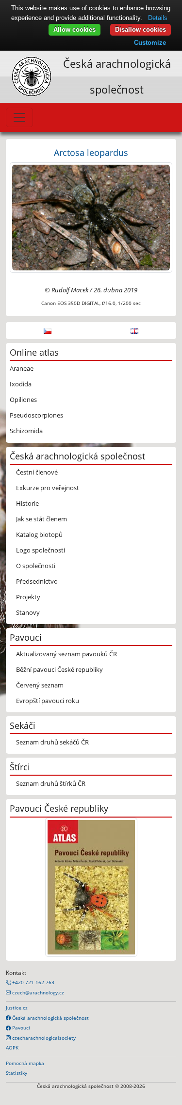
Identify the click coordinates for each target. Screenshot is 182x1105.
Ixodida (21, 384)
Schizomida (26, 430)
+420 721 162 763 (32, 982)
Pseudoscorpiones (36, 415)
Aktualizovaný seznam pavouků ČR (66, 653)
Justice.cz (17, 1007)
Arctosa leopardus (91, 152)
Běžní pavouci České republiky (59, 669)
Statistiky (16, 1072)
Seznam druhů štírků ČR (50, 783)
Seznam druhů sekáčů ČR (52, 742)
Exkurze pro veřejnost (47, 487)
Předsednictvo (37, 581)
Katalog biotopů (39, 534)
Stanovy (28, 612)
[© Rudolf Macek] (91, 216)
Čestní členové (37, 472)
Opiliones (23, 399)
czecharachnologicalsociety (43, 1037)
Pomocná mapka (25, 1063)
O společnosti (35, 565)
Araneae (21, 368)
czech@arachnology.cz (37, 992)
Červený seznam (40, 685)
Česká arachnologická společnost (50, 1017)
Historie (27, 503)
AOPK (12, 1047)
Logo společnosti (40, 550)
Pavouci (20, 1027)
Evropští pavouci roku (47, 700)
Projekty (28, 596)
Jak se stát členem (41, 518)
